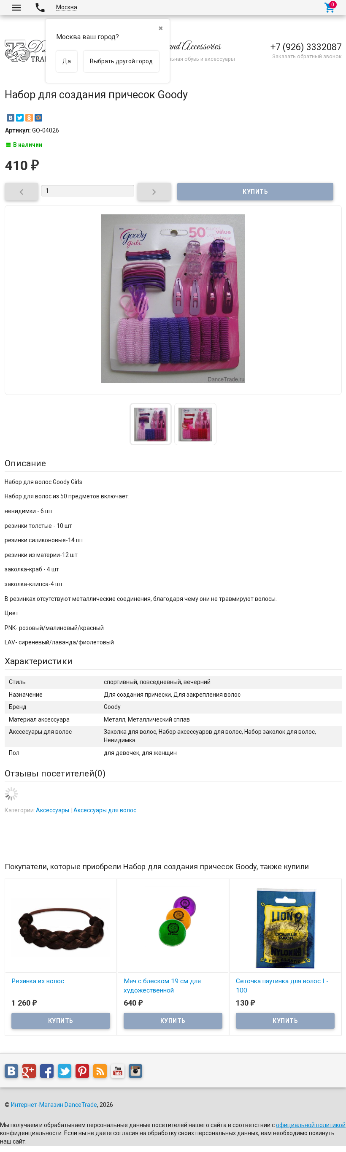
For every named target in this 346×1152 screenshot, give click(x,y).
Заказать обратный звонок (307, 56)
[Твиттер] (67, 1072)
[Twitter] (20, 118)
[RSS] (102, 1072)
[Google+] (31, 1072)
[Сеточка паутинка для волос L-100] (285, 927)
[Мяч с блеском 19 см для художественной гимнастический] (173, 927)
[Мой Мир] (38, 118)
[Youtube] (120, 1072)
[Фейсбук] (49, 1072)
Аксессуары (52, 810)
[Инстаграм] (137, 1072)
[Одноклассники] (29, 118)
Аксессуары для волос (104, 810)
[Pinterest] (84, 1072)
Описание (25, 463)
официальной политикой (311, 1125)
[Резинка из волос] (60, 927)
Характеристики (39, 661)
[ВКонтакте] (10, 118)
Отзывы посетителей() (55, 773)
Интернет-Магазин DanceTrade (54, 1104)
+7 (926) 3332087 (306, 47)
